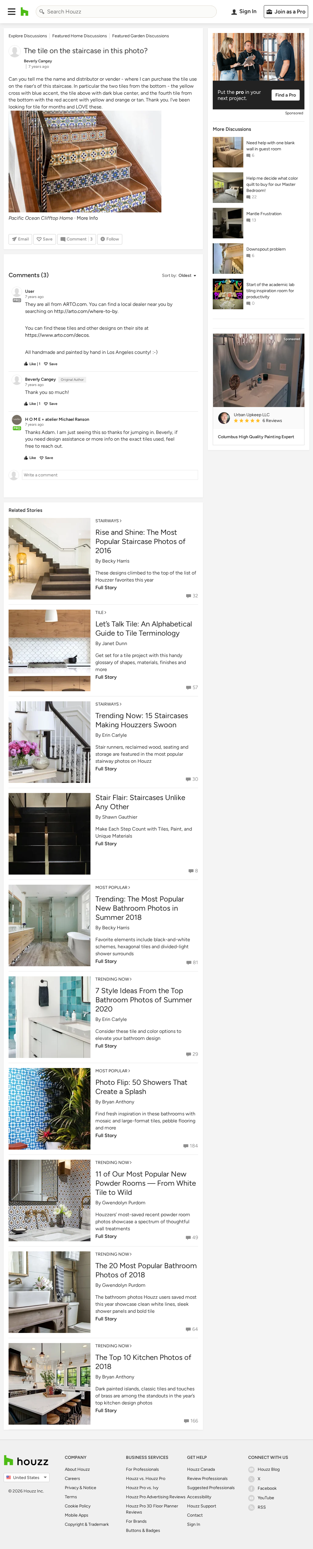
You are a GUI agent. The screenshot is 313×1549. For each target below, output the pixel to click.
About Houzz (77, 1469)
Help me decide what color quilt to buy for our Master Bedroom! (272, 184)
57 (195, 687)
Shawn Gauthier (119, 817)
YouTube (266, 1497)
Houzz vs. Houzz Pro (145, 1478)
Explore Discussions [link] (28, 36)
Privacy (72, 1487)
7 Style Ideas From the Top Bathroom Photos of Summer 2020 (143, 999)
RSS (262, 1507)
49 (195, 1237)
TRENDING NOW (112, 979)
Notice (89, 1487)
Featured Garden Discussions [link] (140, 36)
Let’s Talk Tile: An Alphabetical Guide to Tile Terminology (143, 628)
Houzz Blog (269, 1469)
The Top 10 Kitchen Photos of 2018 (143, 1362)
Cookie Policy (77, 1506)
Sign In (193, 1524)
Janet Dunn (114, 643)
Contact (195, 1515)
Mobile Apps (76, 1515)
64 (195, 1329)
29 (195, 1054)
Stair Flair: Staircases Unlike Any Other (140, 802)
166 (194, 1421)
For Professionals (142, 1469)
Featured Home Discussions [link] (79, 36)
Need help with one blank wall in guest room (270, 146)
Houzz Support (201, 1506)
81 (195, 962)
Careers (72, 1478)
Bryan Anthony (118, 1102)
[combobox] (126, 12)
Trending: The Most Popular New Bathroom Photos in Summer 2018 (139, 908)
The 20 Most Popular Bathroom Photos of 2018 (146, 1270)
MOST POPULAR (111, 887)
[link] (266, 421)
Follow (112, 239)
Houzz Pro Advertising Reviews (156, 1496)
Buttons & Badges (143, 1530)
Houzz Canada (201, 1469)
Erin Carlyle (114, 735)
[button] (11, 11)
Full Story (106, 587)
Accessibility (199, 1496)
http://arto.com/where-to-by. (87, 311)
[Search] (42, 12)
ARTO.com (75, 304)
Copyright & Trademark (87, 1524)
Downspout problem (266, 249)
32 (195, 596)
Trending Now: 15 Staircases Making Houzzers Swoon (141, 720)
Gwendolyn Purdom (123, 1203)
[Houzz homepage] (24, 11)
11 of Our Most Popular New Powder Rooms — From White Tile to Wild (145, 1183)
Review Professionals (207, 1478)
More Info (87, 218)
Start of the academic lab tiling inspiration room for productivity (270, 290)
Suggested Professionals (211, 1487)
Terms (71, 1496)
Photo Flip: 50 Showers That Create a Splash (141, 1087)
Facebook (267, 1488)
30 (195, 779)
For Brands (136, 1521)
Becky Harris (115, 561)
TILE (99, 612)
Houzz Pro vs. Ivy (142, 1487)
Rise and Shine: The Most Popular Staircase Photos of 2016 (140, 541)
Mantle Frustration (264, 213)
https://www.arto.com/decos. (58, 335)
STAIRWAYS (107, 520)
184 (194, 1146)
